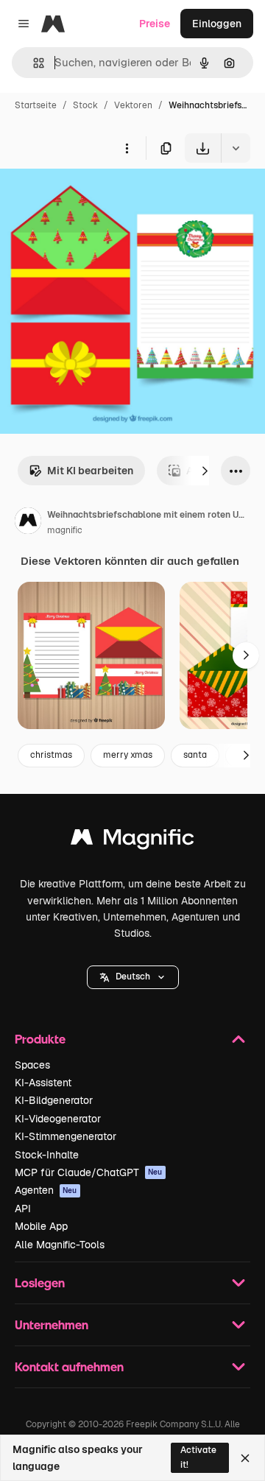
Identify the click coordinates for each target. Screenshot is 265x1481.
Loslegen (40, 1282)
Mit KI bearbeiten (90, 470)
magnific (64, 530)
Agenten (46, 1190)
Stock (85, 105)
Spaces (32, 1065)
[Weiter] (204, 470)
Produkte (40, 1038)
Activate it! (198, 1457)
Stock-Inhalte (47, 1154)
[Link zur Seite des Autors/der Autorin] (28, 522)
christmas (51, 755)
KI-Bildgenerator (54, 1100)
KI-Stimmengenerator (65, 1136)
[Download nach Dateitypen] (235, 148)
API (23, 1208)
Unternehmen (51, 1324)
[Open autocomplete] (33, 62)
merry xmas (127, 755)
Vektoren (133, 105)
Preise (154, 23)
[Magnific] (132, 840)
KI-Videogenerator (58, 1118)
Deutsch (133, 976)
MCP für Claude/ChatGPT (89, 1172)
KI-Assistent (43, 1082)
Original (94, 197)
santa (195, 755)
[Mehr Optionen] (126, 148)
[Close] (245, 1458)
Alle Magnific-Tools (60, 1244)
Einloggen (216, 23)
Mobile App (41, 1226)
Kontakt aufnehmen (69, 1366)
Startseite (36, 105)
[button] (133, 977)
